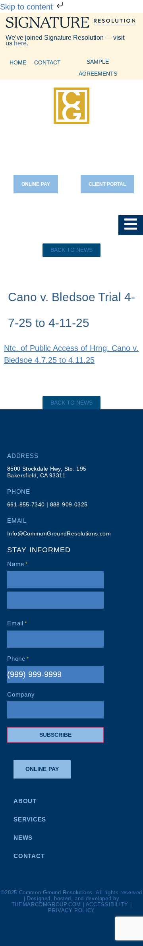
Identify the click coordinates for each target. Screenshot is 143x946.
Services (30, 819)
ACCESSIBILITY (107, 904)
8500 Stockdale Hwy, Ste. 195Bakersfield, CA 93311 (47, 472)
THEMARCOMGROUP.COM (46, 904)
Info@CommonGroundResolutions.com (59, 534)
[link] (71, 250)
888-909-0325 (69, 505)
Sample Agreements (98, 67)
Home (18, 62)
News (23, 837)
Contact (47, 62)
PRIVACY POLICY (71, 910)
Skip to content (27, 6)
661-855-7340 (26, 505)
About (25, 801)
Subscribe (55, 735)
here (20, 43)
